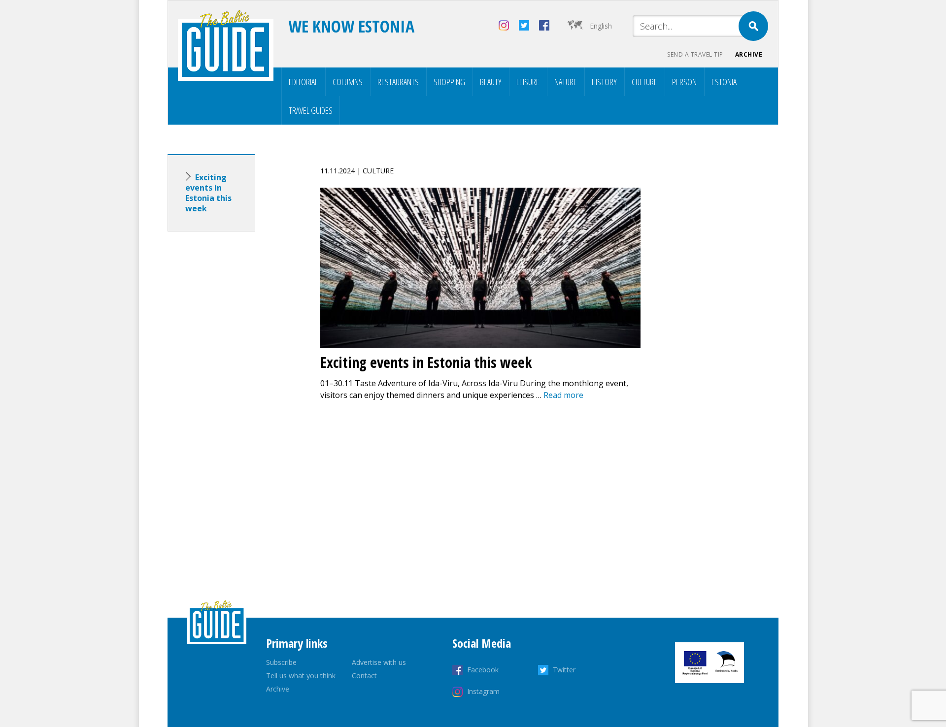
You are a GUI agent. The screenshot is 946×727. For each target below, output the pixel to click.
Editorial (303, 82)
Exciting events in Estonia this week (208, 193)
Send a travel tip (695, 54)
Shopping (449, 82)
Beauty (491, 82)
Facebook (483, 669)
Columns (348, 82)
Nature (565, 82)
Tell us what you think (301, 675)
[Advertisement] (229, 394)
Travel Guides (311, 110)
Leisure (528, 82)
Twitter (564, 669)
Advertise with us (379, 662)
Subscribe (281, 662)
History (604, 82)
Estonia (724, 82)
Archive (749, 54)
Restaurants (398, 82)
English (601, 26)
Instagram (483, 691)
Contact (364, 675)
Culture (644, 82)
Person (684, 82)
